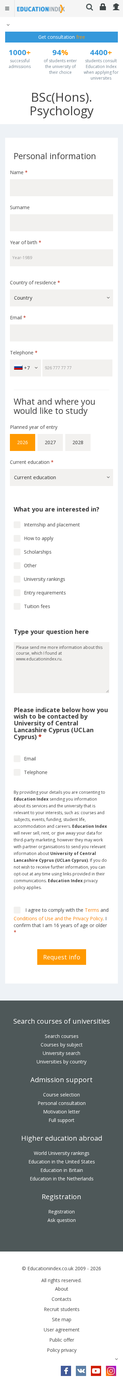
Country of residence (35, 282)
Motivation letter (61, 1111)
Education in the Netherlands (62, 1178)
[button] (7, 24)
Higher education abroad (61, 1138)
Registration (61, 1196)
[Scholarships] (17, 552)
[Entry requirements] (17, 592)
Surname (20, 207)
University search (61, 1053)
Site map (61, 1319)
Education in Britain (61, 1170)
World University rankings (62, 1153)
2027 (50, 442)
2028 (77, 442)
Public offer (61, 1340)
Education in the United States (61, 1161)
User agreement (62, 1329)
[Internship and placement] (17, 524)
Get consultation (61, 37)
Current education (32, 462)
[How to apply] (17, 538)
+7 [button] (26, 368)
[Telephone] (17, 772)
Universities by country (61, 1061)
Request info (61, 957)
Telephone (24, 352)
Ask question (61, 1220)
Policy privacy (62, 1350)
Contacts (61, 1299)
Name (19, 172)
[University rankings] (17, 579)
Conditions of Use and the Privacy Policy (58, 918)
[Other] (17, 565)
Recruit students (62, 1309)
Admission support (61, 1079)
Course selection (61, 1094)
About (61, 1289)
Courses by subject (62, 1044)
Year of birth (25, 242)
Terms (92, 910)
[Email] (17, 758)
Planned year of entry (33, 427)
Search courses (62, 1036)
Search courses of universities (61, 1021)
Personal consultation (62, 1103)
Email (18, 317)
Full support (61, 1120)
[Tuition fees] (17, 606)
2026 (22, 442)
